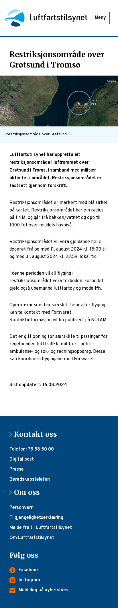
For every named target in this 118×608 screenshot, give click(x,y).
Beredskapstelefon (29, 479)
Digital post (21, 459)
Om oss (29, 492)
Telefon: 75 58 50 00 (31, 449)
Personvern (21, 508)
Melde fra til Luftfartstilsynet (40, 528)
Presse (16, 469)
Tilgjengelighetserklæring (36, 518)
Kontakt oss (38, 434)
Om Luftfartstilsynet (31, 538)
